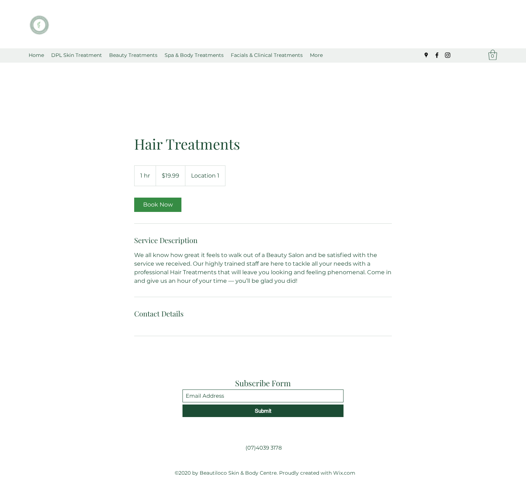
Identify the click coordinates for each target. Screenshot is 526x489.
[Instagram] (447, 55)
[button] (133, 55)
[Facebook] (436, 55)
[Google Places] (426, 55)
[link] (157, 205)
